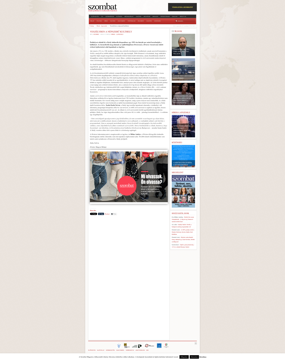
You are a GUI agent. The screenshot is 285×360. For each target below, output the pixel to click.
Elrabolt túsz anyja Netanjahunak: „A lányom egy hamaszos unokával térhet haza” (183, 219)
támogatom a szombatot (182, 7)
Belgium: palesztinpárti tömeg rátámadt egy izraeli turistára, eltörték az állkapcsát (183, 239)
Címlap (91, 26)
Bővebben (202, 357)
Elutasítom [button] (194, 357)
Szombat (96, 34)
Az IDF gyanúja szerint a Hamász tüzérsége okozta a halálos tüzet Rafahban (183, 232)
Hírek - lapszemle (102, 26)
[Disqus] (129, 248)
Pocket (107, 214)
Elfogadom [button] (184, 357)
